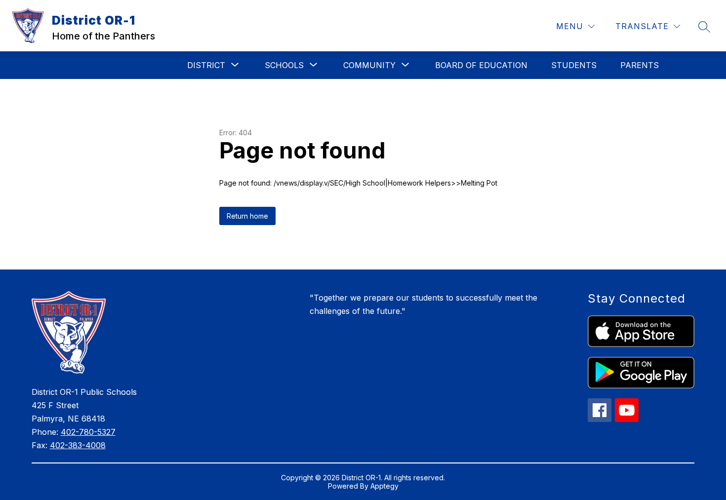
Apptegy (384, 486)
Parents (639, 65)
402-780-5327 (88, 432)
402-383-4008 (78, 445)
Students (574, 65)
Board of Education (481, 65)
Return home (247, 216)
